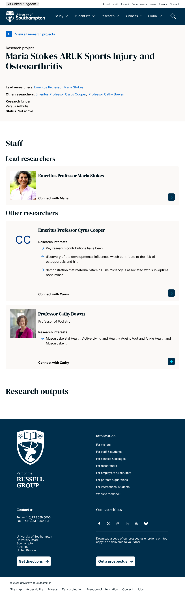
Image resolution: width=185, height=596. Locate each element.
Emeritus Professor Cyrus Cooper (60, 94)
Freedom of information (102, 589)
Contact (174, 4)
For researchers (106, 466)
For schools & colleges (111, 458)
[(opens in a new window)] (99, 523)
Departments (139, 4)
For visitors (103, 444)
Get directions (31, 561)
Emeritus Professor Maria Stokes (58, 87)
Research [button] (107, 16)
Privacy (53, 589)
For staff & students (109, 451)
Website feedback (108, 494)
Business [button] (131, 16)
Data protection (72, 589)
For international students (113, 487)
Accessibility (34, 589)
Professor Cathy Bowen (106, 94)
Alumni (125, 4)
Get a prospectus (112, 561)
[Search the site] (172, 16)
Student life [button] (82, 16)
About (106, 4)
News (153, 4)
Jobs (140, 589)
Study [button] (59, 16)
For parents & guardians (112, 480)
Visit (115, 4)
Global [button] (153, 16)
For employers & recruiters (113, 473)
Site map (16, 589)
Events (163, 4)
